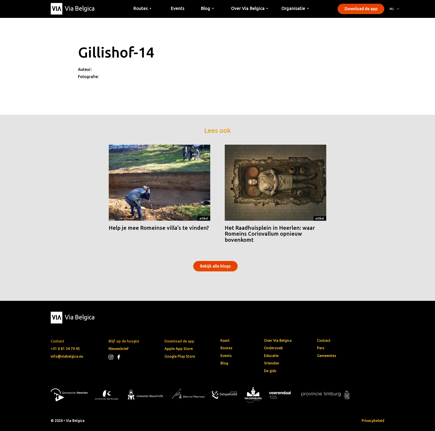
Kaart (225, 340)
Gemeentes (326, 356)
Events (177, 8)
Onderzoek (273, 348)
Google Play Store (179, 356)
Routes (226, 348)
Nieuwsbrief (119, 349)
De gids (270, 371)
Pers (320, 348)
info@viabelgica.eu (67, 356)
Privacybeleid (373, 421)
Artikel (203, 218)
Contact (324, 340)
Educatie (271, 356)
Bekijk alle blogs (215, 266)
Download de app (361, 8)
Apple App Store (178, 349)
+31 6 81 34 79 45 (65, 349)
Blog (224, 363)
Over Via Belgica (278, 340)
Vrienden (271, 363)
